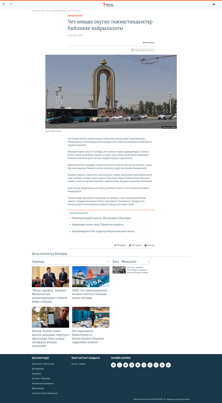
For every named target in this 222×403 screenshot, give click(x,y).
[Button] (148, 42)
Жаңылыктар (75, 16)
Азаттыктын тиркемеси (43, 384)
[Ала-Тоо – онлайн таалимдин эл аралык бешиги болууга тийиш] (119, 270)
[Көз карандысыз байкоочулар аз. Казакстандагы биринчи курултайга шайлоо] (90, 317)
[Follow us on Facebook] (113, 365)
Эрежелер (36, 374)
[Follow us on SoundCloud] (143, 365)
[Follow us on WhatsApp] (156, 365)
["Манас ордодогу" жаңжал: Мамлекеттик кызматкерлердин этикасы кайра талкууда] (50, 276)
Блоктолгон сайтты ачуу (43, 364)
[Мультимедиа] (214, 4)
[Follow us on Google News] (137, 365)
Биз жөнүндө (38, 369)
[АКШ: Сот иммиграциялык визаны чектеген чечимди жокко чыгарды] (90, 276)
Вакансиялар (38, 388)
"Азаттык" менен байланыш (44, 393)
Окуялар (38, 262)
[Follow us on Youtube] (125, 365)
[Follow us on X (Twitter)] (119, 365)
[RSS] (162, 365)
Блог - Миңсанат (125, 262)
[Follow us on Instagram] (149, 365)
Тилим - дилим (78, 364)
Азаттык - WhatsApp (41, 379)
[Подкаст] (168, 365)
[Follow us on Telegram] (131, 365)
